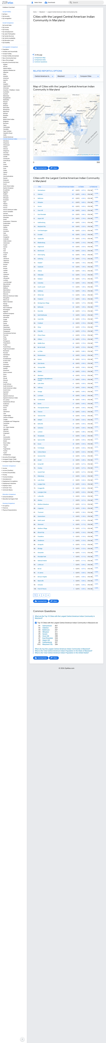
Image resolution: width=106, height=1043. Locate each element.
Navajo (5, 303)
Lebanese (6, 274)
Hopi (4, 233)
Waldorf (40, 263)
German (5, 213)
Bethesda (40, 307)
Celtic (5, 135)
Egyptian (5, 192)
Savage (40, 391)
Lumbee (5, 280)
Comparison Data (40, 60)
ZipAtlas (97, 154)
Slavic (5, 376)
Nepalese (6, 305)
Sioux (4, 374)
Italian (5, 256)
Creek (5, 164)
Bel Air (39, 568)
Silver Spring (41, 254)
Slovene (5, 380)
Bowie (39, 403)
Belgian (5, 103)
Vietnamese (6, 439)
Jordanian (6, 262)
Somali (5, 382)
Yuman (5, 451)
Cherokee (6, 141)
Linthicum (40, 564)
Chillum (40, 339)
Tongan (5, 419)
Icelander (6, 239)
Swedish (5, 405)
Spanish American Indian (10, 398)
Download (95, 92)
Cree (4, 162)
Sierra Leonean (7, 372)
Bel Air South (41, 347)
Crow (4, 168)
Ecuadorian (6, 190)
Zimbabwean (7, 454)
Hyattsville (41, 238)
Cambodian (6, 127)
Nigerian (5, 311)
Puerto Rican (7, 347)
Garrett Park (41, 472)
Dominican (6, 182)
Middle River (41, 343)
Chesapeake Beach (43, 407)
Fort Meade (41, 448)
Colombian (6, 154)
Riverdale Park (42, 556)
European (6, 200)
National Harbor (42, 560)
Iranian (5, 247)
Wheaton (40, 202)
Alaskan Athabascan (9, 70)
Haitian (5, 227)
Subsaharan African (9, 402)
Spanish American (8, 396)
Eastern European (8, 188)
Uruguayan (6, 433)
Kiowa (5, 266)
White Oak (41, 295)
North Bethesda (42, 315)
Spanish (5, 394)
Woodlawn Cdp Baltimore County (45, 379)
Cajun (5, 125)
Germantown (41, 190)
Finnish (5, 205)
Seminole (6, 364)
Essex (39, 444)
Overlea (40, 468)
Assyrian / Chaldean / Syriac (11, 90)
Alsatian (5, 76)
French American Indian (10, 209)
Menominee (6, 292)
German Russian (8, 215)
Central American (8, 137)
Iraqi (4, 249)
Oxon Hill (40, 210)
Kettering (40, 258)
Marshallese (6, 290)
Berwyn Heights (42, 576)
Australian (6, 92)
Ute (4, 435)
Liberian (5, 276)
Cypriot (5, 172)
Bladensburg (41, 242)
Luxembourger (7, 282)
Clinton (40, 371)
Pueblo (5, 345)
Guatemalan (6, 223)
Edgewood (41, 246)
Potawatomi (6, 343)
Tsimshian (6, 423)
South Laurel (41, 287)
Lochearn (40, 395)
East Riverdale (42, 214)
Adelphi (40, 420)
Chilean (5, 147)
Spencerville (41, 440)
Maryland (42, 12)
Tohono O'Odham (8, 417)
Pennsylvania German (9, 333)
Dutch (5, 184)
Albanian (5, 72)
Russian (5, 353)
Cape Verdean (7, 131)
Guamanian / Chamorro (10, 221)
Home (35, 12)
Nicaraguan (6, 309)
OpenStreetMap (85, 154)
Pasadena (41, 536)
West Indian (6, 443)
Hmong (5, 229)
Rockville (40, 311)
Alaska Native (7, 68)
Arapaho (5, 84)
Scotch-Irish (6, 360)
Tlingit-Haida (7, 415)
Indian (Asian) (7, 241)
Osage (5, 319)
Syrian (5, 409)
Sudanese (6, 404)
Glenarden (41, 552)
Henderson (41, 540)
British (5, 117)
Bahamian (6, 96)
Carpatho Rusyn (7, 133)
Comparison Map (39, 58)
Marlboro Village (42, 528)
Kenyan (5, 264)
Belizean (5, 105)
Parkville (40, 331)
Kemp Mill (40, 464)
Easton (40, 359)
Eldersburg (41, 476)
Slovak (5, 378)
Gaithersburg (41, 222)
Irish (4, 251)
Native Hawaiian (8, 302)
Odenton (40, 194)
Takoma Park (41, 415)
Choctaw (5, 152)
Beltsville (40, 424)
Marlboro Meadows (43, 504)
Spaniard (5, 392)
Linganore (40, 508)
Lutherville (41, 496)
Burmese (5, 123)
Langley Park (41, 484)
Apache (5, 80)
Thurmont (40, 512)
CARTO (92, 154)
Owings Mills (41, 367)
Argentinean (6, 86)
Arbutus (40, 500)
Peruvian (5, 335)
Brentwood (41, 250)
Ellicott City (41, 532)
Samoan (5, 356)
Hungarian (6, 237)
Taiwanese (6, 411)
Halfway (40, 387)
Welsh (5, 441)
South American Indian (9, 388)
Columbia (40, 283)
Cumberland (41, 399)
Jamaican (6, 258)
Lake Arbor (41, 383)
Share (55, 168)
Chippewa (6, 151)
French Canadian (8, 211)
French (5, 207)
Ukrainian (6, 431)
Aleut (4, 74)
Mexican (5, 294)
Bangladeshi (6, 98)
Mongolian (6, 298)
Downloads (51, 2)
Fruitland (40, 323)
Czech (5, 174)
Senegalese (6, 366)
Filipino (5, 203)
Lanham (40, 432)
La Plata (40, 351)
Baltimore (40, 198)
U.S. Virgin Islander (8, 427)
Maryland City (42, 226)
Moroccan (6, 300)
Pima (4, 337)
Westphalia (41, 436)
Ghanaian (6, 217)
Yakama (5, 445)
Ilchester (40, 585)
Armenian (6, 88)
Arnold (39, 460)
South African (7, 384)
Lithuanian (6, 278)
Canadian (6, 129)
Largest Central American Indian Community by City (62, 12)
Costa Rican (6, 160)
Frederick (40, 299)
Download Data (42, 168)
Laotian (5, 270)
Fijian (4, 202)
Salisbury (40, 291)
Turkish (5, 425)
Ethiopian (6, 198)
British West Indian (8, 119)
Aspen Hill (41, 218)
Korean (5, 268)
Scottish (5, 362)
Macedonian (6, 284)
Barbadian (6, 100)
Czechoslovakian (8, 176)
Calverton (40, 428)
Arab (4, 82)
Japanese (6, 260)
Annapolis (40, 544)
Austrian (5, 94)
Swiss (5, 407)
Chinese (5, 149)
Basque (5, 101)
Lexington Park (42, 492)
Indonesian (6, 243)
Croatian (5, 166)
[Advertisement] (49, 39)
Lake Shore (41, 480)
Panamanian (7, 329)
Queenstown (41, 516)
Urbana (40, 271)
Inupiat (5, 245)
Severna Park (41, 456)
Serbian (5, 368)
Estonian (5, 196)
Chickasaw (6, 145)
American (6, 78)
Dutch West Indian (8, 186)
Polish (5, 339)
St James (40, 572)
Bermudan (6, 107)
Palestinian (6, 327)
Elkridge (40, 548)
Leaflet (78, 154)
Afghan (5, 64)
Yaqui (5, 447)
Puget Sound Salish (9, 349)
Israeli (5, 254)
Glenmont (40, 524)
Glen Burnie (41, 363)
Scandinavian (7, 358)
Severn (40, 206)
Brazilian (5, 115)
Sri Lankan (6, 400)
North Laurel (41, 520)
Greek (5, 219)
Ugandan (5, 429)
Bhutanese (6, 109)
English (5, 194)
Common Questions (40, 62)
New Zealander (7, 307)
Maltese (5, 288)
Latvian (5, 272)
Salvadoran (6, 354)
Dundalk (40, 234)
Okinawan (6, 317)
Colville (5, 156)
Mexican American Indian (10, 296)
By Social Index (7, 25)
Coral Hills (41, 319)
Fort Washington (42, 230)
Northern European (8, 313)
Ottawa (5, 321)
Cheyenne (6, 143)
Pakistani (6, 325)
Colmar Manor (42, 452)
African (5, 66)
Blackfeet (6, 111)
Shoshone (6, 370)
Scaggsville (41, 488)
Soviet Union (6, 390)
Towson (40, 411)
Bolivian (5, 113)
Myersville (41, 581)
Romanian (6, 351)
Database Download (8, 7)
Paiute (5, 323)
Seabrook (40, 267)
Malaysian (6, 286)
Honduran (6, 231)
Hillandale (40, 275)
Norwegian (6, 315)
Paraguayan (6, 331)
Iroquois (5, 252)
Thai (4, 413)
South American (8, 386)
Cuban (5, 170)
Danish (5, 178)
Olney (39, 327)
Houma (5, 235)
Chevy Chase (41, 335)
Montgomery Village (43, 303)
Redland (40, 279)
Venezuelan (6, 437)
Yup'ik (5, 453)
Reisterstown (41, 355)
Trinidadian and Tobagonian (11, 421)
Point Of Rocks (42, 589)
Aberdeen (40, 375)
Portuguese (6, 341)
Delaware (6, 180)
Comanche (6, 158)
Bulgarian (6, 121)
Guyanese (6, 225)
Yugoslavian (6, 449)
